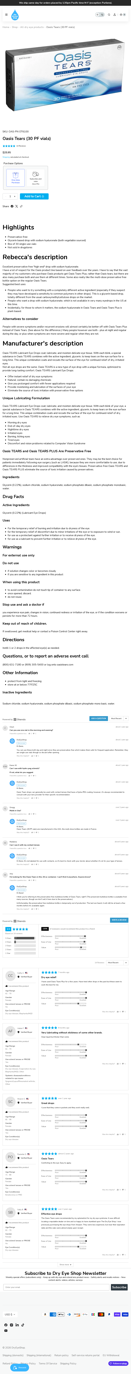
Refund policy (10, 1363)
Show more (64, 1264)
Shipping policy (68, 1363)
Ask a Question (98, 718)
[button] (6, 14)
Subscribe (119, 1287)
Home (6, 27)
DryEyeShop (18, 1347)
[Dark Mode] (100, 14)
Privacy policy (28, 1363)
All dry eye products (32, 27)
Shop (15, 27)
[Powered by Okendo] (14, 719)
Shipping (6, 157)
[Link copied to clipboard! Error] (21, 206)
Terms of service (48, 1363)
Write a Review (119, 920)
